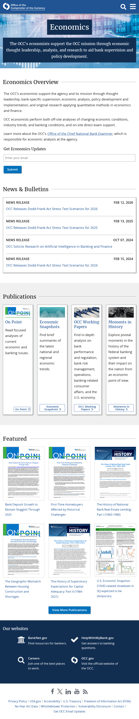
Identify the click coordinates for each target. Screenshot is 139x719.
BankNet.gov (37, 638)
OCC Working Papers (86, 324)
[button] (123, 7)
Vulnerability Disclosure (94, 706)
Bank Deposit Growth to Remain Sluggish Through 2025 (22, 509)
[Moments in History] (121, 312)
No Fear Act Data (26, 706)
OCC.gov (87, 658)
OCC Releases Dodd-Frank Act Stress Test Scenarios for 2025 (52, 227)
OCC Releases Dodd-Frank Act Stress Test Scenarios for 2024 (52, 265)
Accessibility (52, 701)
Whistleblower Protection (58, 706)
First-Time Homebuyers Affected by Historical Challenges (67, 509)
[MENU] (133, 7)
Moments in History (119, 324)
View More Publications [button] (68, 610)
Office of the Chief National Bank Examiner (80, 133)
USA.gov (35, 701)
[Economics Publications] (18, 312)
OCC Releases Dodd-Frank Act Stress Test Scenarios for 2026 (52, 209)
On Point (13, 322)
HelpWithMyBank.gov (97, 638)
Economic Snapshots (50, 324)
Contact (119, 706)
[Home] (76, 640)
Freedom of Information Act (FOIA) (107, 701)
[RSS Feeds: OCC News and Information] (85, 692)
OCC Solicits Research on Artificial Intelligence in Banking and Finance (59, 246)
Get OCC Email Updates (69, 711)
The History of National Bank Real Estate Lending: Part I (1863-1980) (114, 509)
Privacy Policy (17, 701)
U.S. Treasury (72, 701)
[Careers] (23, 660)
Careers (33, 658)
